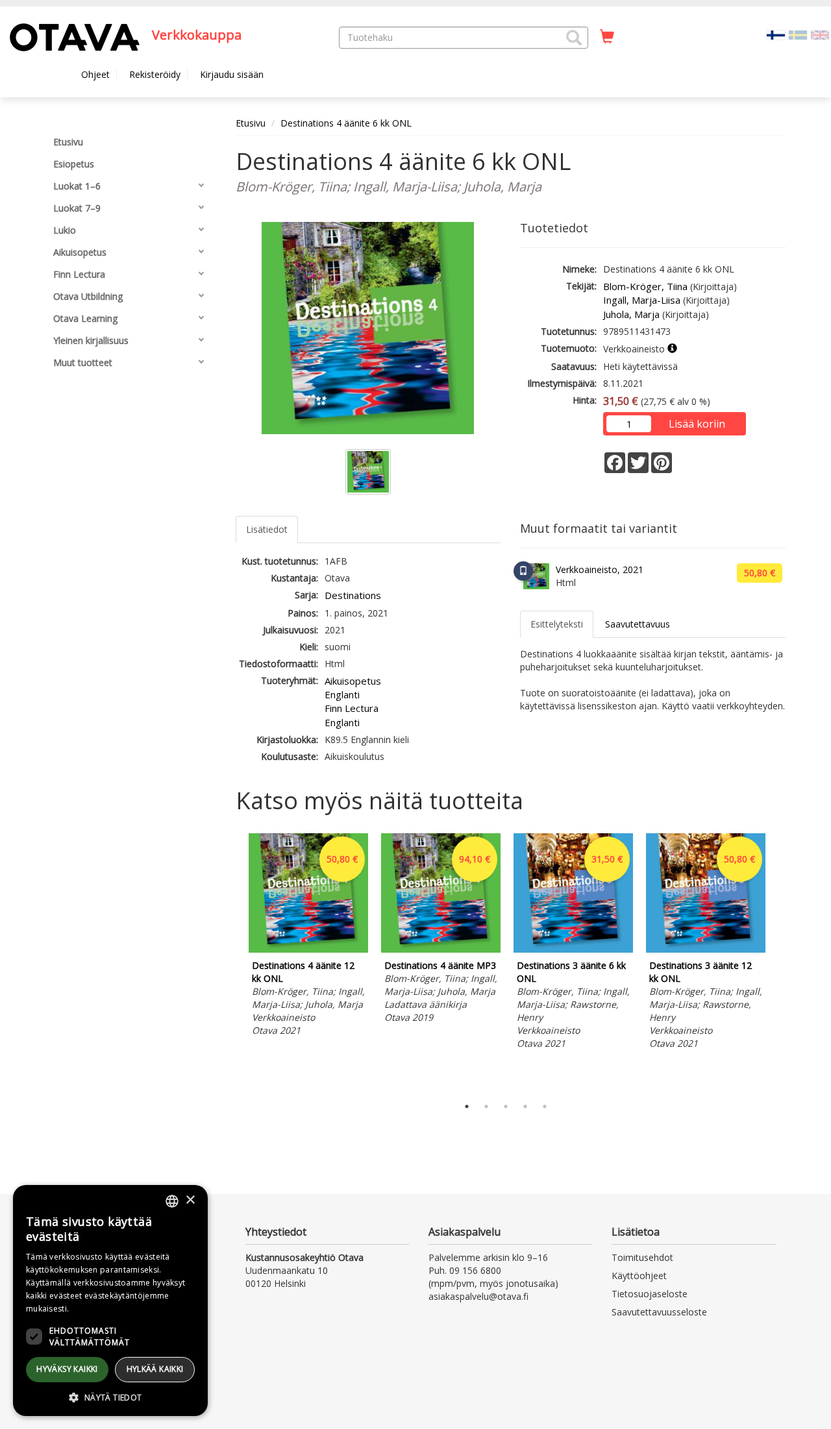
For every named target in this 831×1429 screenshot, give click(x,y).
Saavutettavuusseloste (659, 1312)
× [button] (190, 1200)
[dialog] (110, 1300)
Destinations (353, 595)
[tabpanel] (308, 937)
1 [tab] (466, 1106)
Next (779, 961)
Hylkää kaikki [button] (155, 1368)
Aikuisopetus (353, 680)
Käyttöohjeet (639, 1275)
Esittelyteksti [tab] (556, 624)
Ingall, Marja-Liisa (641, 299)
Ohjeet (95, 74)
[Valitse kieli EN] (820, 34)
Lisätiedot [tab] (267, 529)
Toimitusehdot (642, 1257)
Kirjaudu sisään (232, 74)
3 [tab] (505, 1106)
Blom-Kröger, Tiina (645, 286)
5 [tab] (544, 1106)
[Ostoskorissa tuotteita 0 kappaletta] (607, 37)
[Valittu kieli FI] (776, 34)
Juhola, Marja (631, 314)
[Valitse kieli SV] (798, 34)
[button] (574, 37)
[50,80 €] (308, 949)
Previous (232, 961)
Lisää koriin (697, 424)
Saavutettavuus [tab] (637, 624)
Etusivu (251, 123)
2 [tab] (486, 1106)
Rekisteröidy (154, 74)
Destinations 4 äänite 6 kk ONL (346, 123)
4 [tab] (525, 1106)
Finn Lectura (351, 708)
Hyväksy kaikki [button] (67, 1368)
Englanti (342, 694)
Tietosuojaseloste (650, 1294)
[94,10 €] (441, 949)
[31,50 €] (573, 949)
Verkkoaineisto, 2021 (599, 569)
